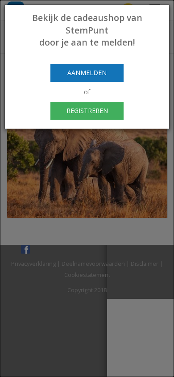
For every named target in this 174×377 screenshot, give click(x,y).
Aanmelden (87, 72)
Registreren (87, 110)
